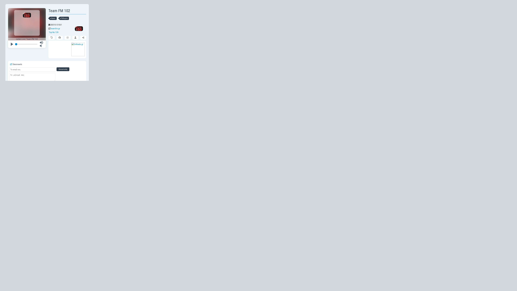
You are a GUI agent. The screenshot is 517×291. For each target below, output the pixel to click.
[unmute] (41, 47)
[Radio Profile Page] (75, 38)
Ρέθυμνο (64, 18)
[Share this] (83, 38)
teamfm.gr (55, 28)
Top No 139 (53, 32)
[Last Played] (51, 38)
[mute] (41, 43)
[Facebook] (60, 38)
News (53, 18)
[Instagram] (68, 38)
